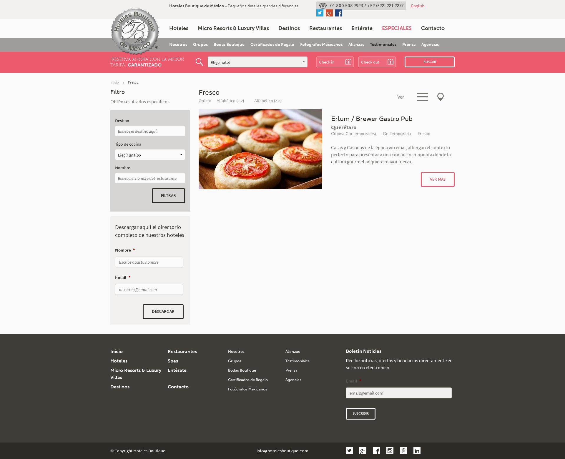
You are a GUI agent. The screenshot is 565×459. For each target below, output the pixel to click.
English (417, 6)
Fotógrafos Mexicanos (321, 44)
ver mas (438, 179)
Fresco (424, 133)
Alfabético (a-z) (230, 100)
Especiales (397, 28)
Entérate (362, 28)
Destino (122, 121)
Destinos (289, 28)
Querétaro (343, 127)
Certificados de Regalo (272, 44)
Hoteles (178, 28)
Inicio (114, 82)
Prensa (409, 44)
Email (122, 277)
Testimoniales (383, 44)
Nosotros (178, 44)
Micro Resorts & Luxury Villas (233, 28)
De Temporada (397, 133)
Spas (173, 361)
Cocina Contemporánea (353, 133)
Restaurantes (325, 28)
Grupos (200, 44)
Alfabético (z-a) (268, 100)
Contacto (433, 28)
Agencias (430, 44)
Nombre (122, 168)
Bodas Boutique (229, 44)
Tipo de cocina (128, 144)
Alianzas (356, 44)
